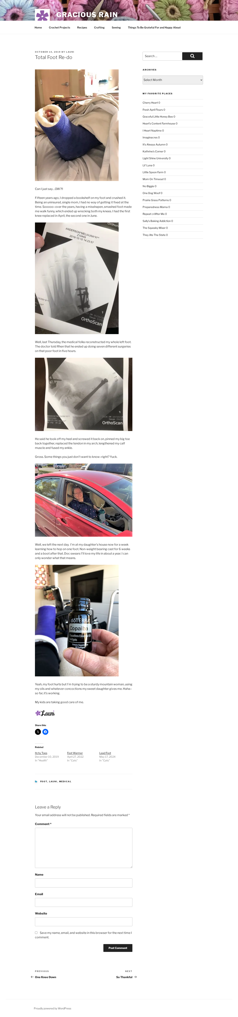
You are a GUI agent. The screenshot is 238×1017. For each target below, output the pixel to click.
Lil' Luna (147, 165)
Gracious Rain (87, 15)
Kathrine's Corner (153, 151)
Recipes (82, 27)
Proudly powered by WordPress (52, 1008)
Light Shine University (155, 158)
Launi (70, 52)
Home (38, 27)
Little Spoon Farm (153, 172)
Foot (43, 781)
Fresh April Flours (153, 109)
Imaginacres (150, 137)
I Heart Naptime (152, 130)
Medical (65, 781)
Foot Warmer (75, 753)
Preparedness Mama (155, 207)
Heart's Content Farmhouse (159, 123)
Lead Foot (105, 753)
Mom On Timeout (153, 179)
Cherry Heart (150, 102)
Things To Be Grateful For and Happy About (154, 27)
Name (39, 874)
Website (41, 913)
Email (39, 894)
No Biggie (148, 186)
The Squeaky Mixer (154, 227)
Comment (43, 824)
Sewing (116, 27)
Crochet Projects (59, 27)
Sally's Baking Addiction (157, 220)
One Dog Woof (151, 193)
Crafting (99, 27)
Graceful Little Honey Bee (158, 116)
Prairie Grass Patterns (156, 200)
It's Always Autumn (154, 144)
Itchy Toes (41, 753)
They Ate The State (154, 234)
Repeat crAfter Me (154, 213)
